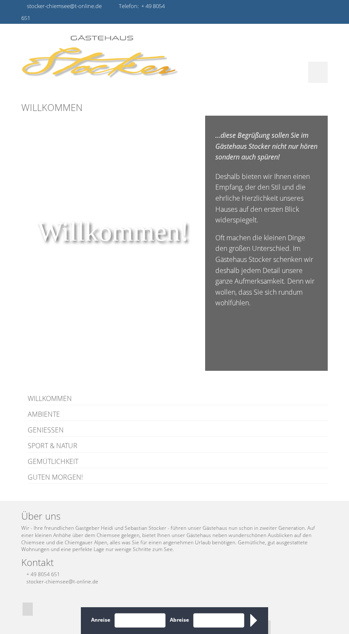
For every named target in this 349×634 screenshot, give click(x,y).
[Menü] (318, 72)
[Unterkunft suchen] (254, 620)
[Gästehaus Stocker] (174, 56)
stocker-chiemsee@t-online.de (62, 581)
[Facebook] (28, 609)
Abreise (179, 619)
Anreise (100, 619)
